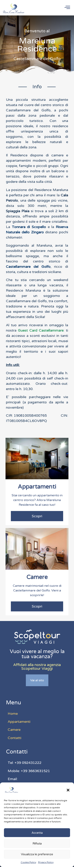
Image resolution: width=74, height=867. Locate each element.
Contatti (14, 738)
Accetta (37, 833)
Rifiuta (37, 843)
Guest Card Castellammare (41, 330)
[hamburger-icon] (67, 8)
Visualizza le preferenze (37, 854)
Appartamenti (19, 721)
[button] (68, 790)
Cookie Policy (28, 862)
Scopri (37, 516)
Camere (14, 729)
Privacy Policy (45, 862)
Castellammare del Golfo (28, 266)
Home (13, 713)
